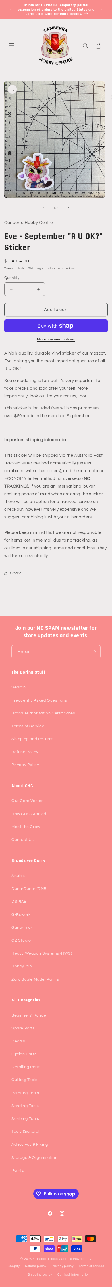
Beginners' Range (28, 1015)
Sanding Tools (25, 1106)
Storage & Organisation (34, 1158)
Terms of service (91, 1266)
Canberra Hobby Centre (52, 1258)
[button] (11, 45)
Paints (17, 1171)
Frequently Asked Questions (39, 700)
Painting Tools (25, 1093)
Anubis (18, 876)
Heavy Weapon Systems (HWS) (41, 953)
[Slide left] (43, 208)
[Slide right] (68, 208)
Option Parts (23, 1054)
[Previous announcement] (10, 9)
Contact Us (22, 840)
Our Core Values (27, 801)
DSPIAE (19, 902)
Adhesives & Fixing (29, 1145)
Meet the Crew (25, 827)
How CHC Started (28, 814)
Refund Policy (24, 752)
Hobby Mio (21, 966)
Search (18, 687)
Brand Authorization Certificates (43, 713)
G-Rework (21, 915)
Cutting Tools (24, 1080)
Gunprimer (21, 928)
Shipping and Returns (32, 739)
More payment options (56, 339)
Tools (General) (25, 1132)
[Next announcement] (101, 9)
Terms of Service (28, 726)
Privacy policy (63, 1266)
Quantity (11, 278)
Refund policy (35, 1266)
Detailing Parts (26, 1067)
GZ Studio (21, 940)
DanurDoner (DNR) (29, 889)
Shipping (34, 268)
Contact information (73, 1274)
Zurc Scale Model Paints (35, 979)
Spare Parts (23, 1028)
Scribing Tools (25, 1119)
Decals (18, 1041)
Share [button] (16, 573)
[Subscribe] (94, 651)
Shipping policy (40, 1274)
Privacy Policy (25, 765)
